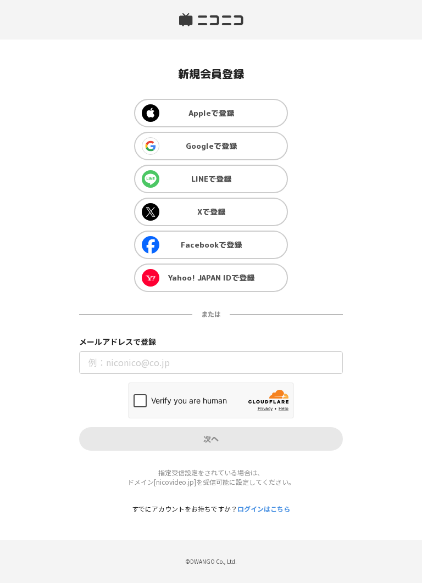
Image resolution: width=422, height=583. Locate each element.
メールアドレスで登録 (117, 342)
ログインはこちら (263, 508)
